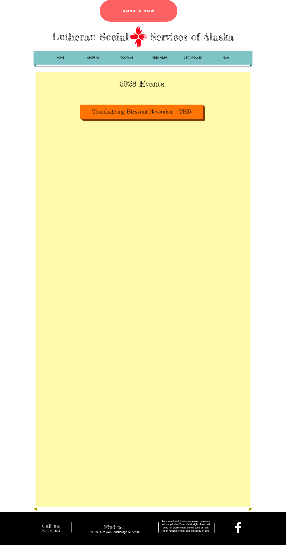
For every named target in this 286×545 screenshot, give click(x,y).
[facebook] (238, 527)
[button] (141, 112)
